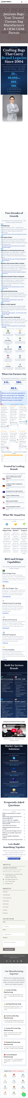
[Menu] (26, 2)
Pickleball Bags (6, 894)
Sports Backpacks (7, 897)
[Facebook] (14, 960)
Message (5, 937)
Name (4, 921)
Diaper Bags (6, 904)
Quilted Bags (6, 901)
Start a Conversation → (14, 858)
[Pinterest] (21, 960)
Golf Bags (5, 891)
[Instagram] (10, 960)
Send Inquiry (9, 949)
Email (4, 929)
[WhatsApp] (24, 1095)
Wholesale (5, 913)
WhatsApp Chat (9, 883)
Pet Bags (5, 910)
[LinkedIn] (6, 960)
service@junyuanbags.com (11, 879)
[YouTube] (17, 960)
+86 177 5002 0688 (10, 881)
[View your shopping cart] (22, 2)
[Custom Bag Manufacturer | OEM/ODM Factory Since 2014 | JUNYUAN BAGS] (6, 2)
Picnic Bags (5, 907)
